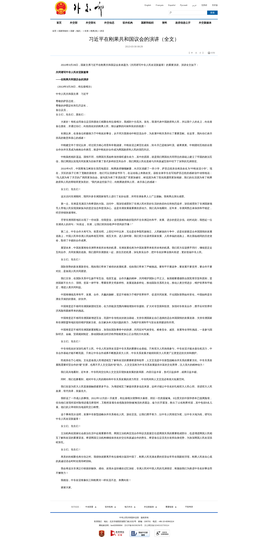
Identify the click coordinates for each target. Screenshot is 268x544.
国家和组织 (147, 22)
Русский (183, 5)
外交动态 (109, 22)
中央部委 (89, 507)
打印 (213, 53)
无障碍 (204, 5)
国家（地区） (76, 31)
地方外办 (128, 507)
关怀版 (215, 5)
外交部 (73, 22)
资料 (164, 22)
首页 (59, 22)
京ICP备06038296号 (133, 525)
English (148, 5)
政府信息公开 (183, 22)
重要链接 (169, 507)
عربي (194, 5)
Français (159, 5)
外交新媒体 (205, 22)
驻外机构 (128, 22)
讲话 (102, 31)
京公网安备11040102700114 (156, 525)
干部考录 (189, 507)
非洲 (86, 31)
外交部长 (91, 22)
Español (171, 5)
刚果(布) (94, 31)
